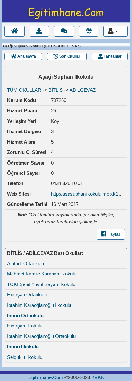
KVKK (97, 377)
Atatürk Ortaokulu (25, 263)
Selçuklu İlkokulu (24, 357)
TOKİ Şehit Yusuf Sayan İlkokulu (41, 284)
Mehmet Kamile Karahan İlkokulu (41, 273)
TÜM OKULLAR (24, 90)
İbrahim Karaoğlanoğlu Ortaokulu (41, 336)
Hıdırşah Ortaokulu (27, 294)
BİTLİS (55, 90)
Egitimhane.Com (45, 377)
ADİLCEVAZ (83, 90)
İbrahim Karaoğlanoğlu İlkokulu (39, 305)
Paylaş (113, 234)
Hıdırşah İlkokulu (24, 325)
